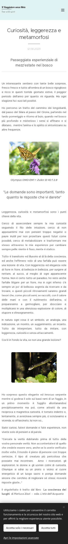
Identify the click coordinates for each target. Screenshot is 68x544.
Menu (62, 9)
